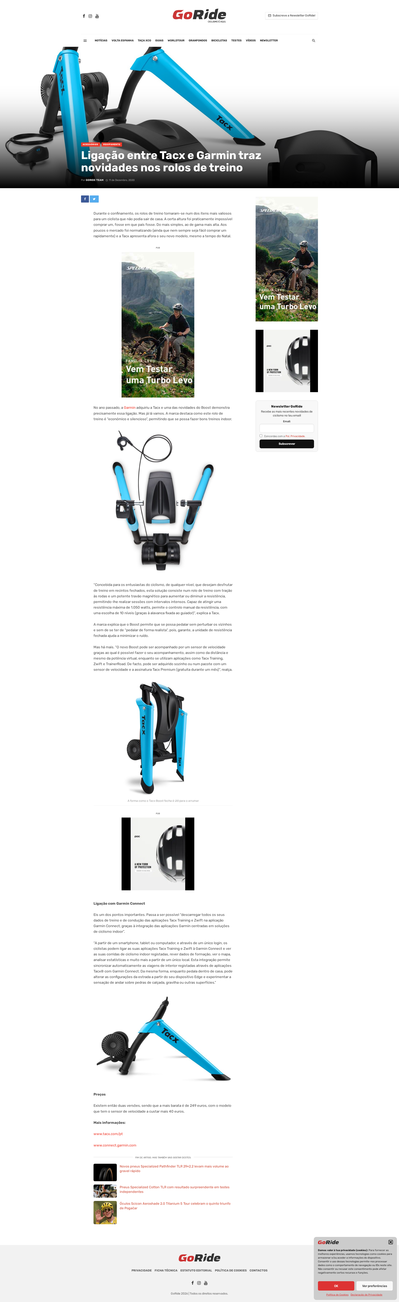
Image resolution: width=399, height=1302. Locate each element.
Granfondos (198, 40)
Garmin (129, 407)
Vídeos (251, 40)
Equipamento (111, 144)
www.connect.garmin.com (115, 1145)
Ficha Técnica (166, 1270)
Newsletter (269, 40)
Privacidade (142, 1270)
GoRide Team (94, 180)
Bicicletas (219, 40)
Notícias (101, 40)
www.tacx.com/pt (108, 1134)
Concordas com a (284, 436)
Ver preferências (374, 1286)
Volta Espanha (123, 40)
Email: (287, 421)
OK (336, 1286)
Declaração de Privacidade (366, 1294)
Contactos (258, 1270)
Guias (159, 40)
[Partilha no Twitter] (94, 199)
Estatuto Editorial (196, 1270)
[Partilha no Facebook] (85, 199)
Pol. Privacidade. (295, 436)
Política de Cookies (337, 1294)
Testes (236, 40)
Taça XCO (144, 40)
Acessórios (90, 144)
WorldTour (176, 40)
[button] (391, 1242)
